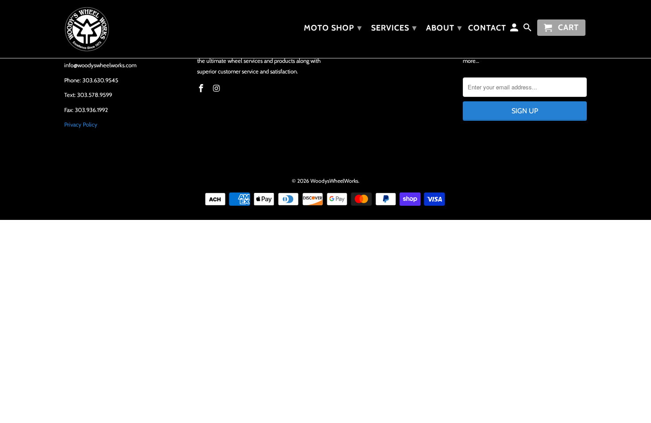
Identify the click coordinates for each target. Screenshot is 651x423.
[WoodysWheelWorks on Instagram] (217, 88)
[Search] (528, 29)
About (444, 28)
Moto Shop (333, 28)
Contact (487, 28)
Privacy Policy (80, 124)
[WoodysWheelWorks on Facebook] (202, 88)
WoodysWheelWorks (334, 180)
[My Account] (515, 29)
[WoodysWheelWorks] (126, 29)
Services (394, 28)
